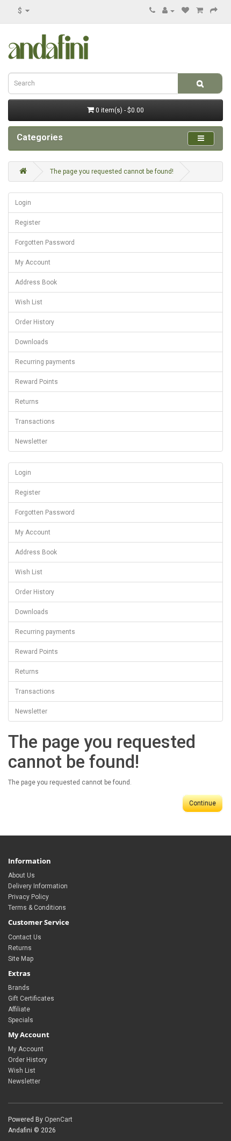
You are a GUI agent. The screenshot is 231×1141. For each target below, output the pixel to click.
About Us (21, 875)
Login (23, 202)
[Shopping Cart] (199, 11)
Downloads (31, 342)
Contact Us (24, 937)
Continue (202, 803)
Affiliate (19, 1009)
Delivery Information (38, 886)
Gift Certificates (31, 998)
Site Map (20, 958)
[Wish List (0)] (185, 11)
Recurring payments (45, 362)
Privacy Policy (28, 897)
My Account (32, 262)
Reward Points (36, 382)
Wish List (28, 302)
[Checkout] (214, 11)
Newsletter (31, 441)
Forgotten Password (45, 242)
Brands (19, 988)
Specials (20, 1020)
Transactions (35, 421)
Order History (34, 322)
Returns (27, 401)
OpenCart (59, 1119)
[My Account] (168, 11)
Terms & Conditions (37, 907)
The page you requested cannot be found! (112, 171)
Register (27, 222)
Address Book (36, 282)
